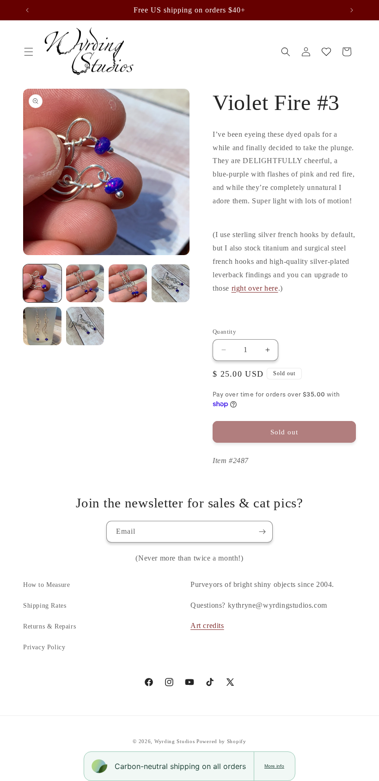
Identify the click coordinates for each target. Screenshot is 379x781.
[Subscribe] (262, 532)
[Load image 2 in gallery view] (85, 283)
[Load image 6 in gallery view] (85, 326)
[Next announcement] (352, 10)
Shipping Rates (44, 605)
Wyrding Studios (174, 741)
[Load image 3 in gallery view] (128, 283)
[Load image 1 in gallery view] (42, 283)
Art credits (207, 625)
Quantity (224, 331)
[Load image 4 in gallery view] (171, 283)
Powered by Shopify (221, 741)
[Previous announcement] (27, 10)
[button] (28, 52)
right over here (255, 288)
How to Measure (46, 584)
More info (274, 766)
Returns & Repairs (49, 626)
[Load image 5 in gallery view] (42, 326)
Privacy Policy (44, 647)
